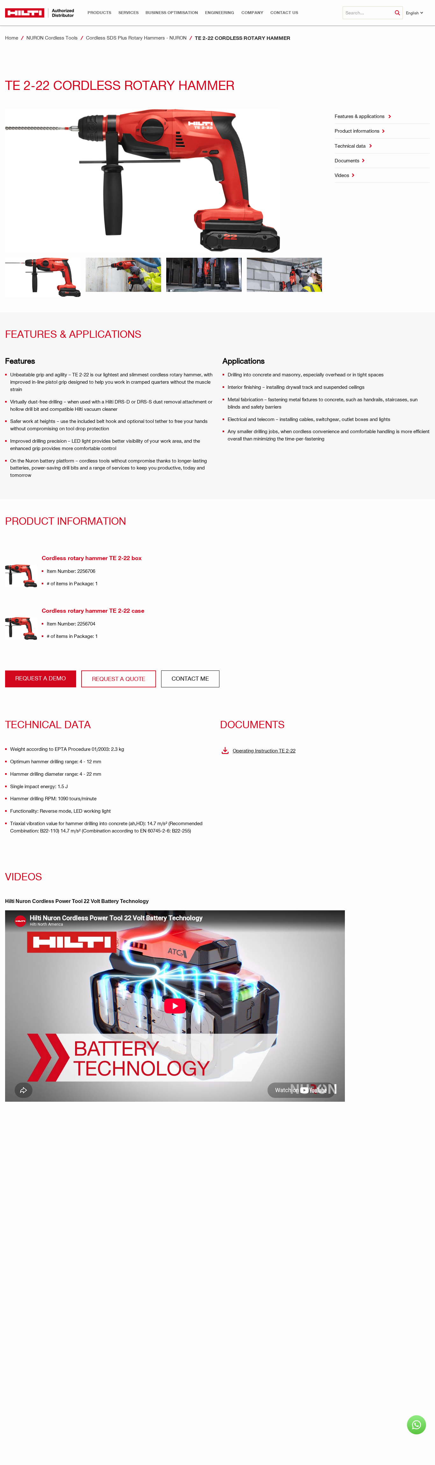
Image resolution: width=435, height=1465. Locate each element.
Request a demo (40, 678)
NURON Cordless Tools (52, 38)
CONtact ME (190, 678)
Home (11, 38)
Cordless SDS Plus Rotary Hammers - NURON (136, 38)
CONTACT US (284, 12)
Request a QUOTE (118, 678)
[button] (99, 13)
